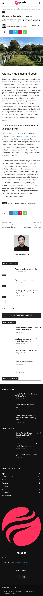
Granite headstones (20, 203)
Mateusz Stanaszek (13, 26)
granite (10, 203)
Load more (21, 372)
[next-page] (6, 301)
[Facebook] (11, 32)
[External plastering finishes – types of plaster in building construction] (8, 294)
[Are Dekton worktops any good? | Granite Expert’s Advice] (8, 342)
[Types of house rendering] (8, 283)
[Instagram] (24, 577)
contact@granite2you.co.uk (19, 562)
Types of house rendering (24, 280)
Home (4, 9)
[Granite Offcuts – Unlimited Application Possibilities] (8, 408)
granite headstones (25, 136)
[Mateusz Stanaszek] (4, 26)
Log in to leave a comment (21, 315)
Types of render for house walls (26, 269)
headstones (31, 203)
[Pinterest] (20, 32)
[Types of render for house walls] (8, 272)
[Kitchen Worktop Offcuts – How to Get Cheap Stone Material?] (8, 331)
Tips (8, 9)
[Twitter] (15, 32)
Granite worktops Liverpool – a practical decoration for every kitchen (25, 418)
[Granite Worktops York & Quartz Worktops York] (8, 397)
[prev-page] (3, 301)
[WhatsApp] (25, 32)
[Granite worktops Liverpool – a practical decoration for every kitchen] (8, 419)
